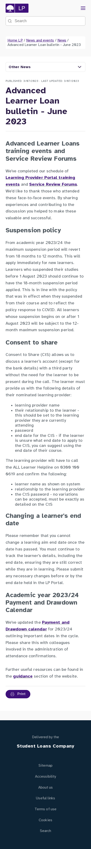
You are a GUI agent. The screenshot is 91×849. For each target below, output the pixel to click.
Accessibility (45, 777)
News (61, 40)
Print (21, 694)
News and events (40, 40)
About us (45, 788)
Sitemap (45, 766)
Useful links (45, 798)
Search (45, 831)
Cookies (45, 820)
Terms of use (45, 809)
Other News (20, 67)
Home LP (15, 40)
